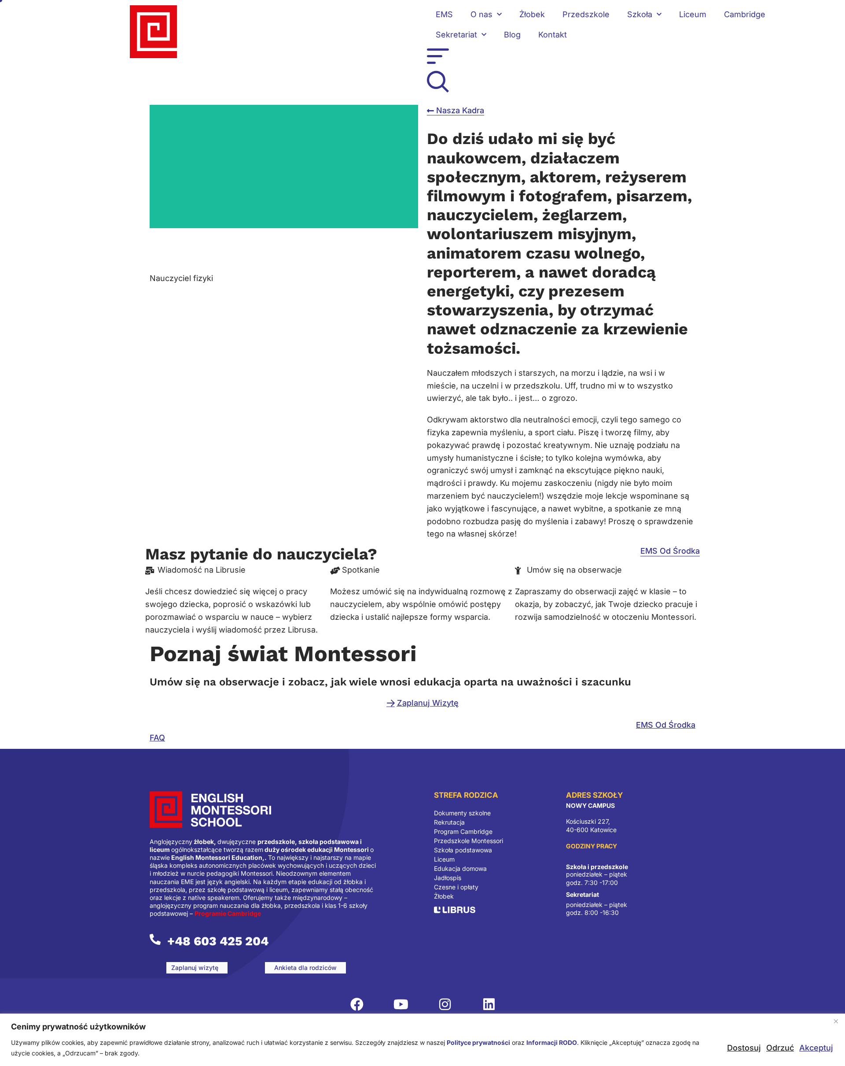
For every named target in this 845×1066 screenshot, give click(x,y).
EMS (444, 14)
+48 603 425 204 (217, 941)
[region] (422, 1040)
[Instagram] (445, 1004)
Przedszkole (586, 14)
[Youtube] (401, 1004)
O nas (481, 14)
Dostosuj (744, 1047)
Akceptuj (816, 1047)
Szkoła (639, 14)
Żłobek (532, 14)
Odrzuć (780, 1047)
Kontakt (552, 34)
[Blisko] (835, 1021)
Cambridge (744, 14)
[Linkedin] (489, 1004)
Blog (512, 34)
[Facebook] (357, 1004)
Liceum (692, 14)
